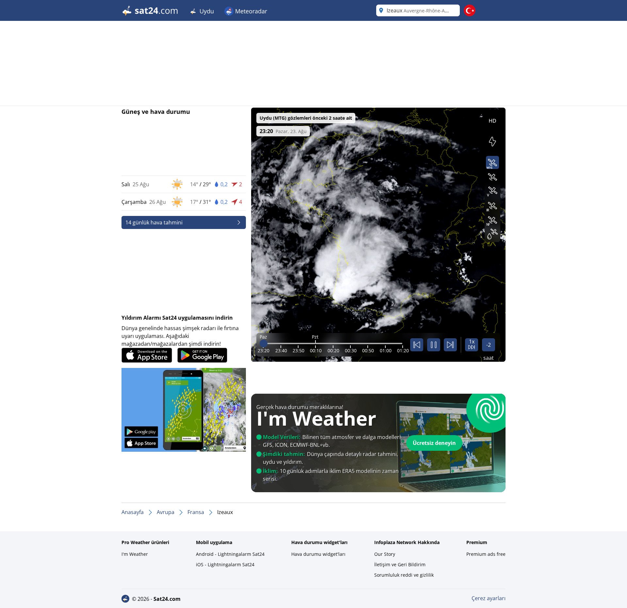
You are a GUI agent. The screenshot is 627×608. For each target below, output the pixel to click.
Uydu (206, 11)
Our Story (384, 554)
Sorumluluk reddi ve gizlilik (404, 575)
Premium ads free (486, 554)
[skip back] (416, 344)
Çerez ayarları (489, 598)
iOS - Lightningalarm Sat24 (225, 564)
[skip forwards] (450, 344)
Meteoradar (250, 11)
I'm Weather (134, 554)
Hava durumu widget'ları (318, 554)
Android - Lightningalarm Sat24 (230, 554)
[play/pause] (433, 344)
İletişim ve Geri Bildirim (400, 564)
